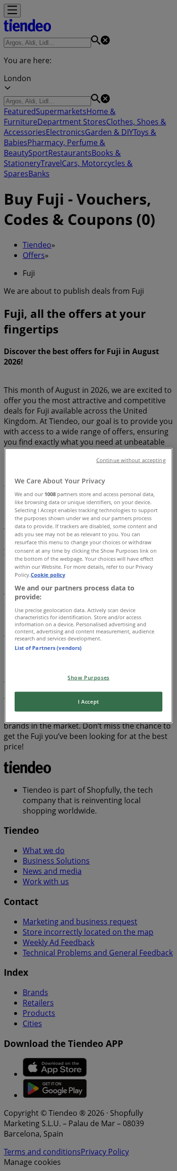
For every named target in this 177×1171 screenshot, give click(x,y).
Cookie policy (48, 574)
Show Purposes (88, 677)
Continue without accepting (131, 460)
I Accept (88, 701)
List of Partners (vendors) (48, 647)
